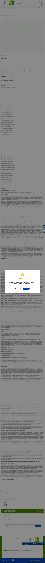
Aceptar (18, 288)
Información (26, 288)
